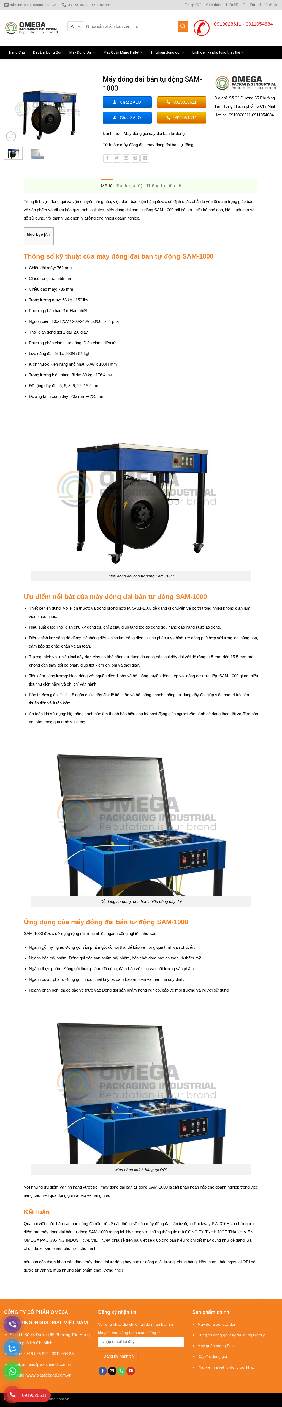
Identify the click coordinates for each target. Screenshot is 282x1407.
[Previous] (11, 109)
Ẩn (47, 234)
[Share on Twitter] (117, 158)
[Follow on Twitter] (270, 5)
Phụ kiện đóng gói (165, 52)
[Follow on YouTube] (130, 1371)
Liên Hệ (232, 5)
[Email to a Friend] (126, 158)
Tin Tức (249, 5)
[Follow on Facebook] (260, 5)
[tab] (107, 186)
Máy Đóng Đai (80, 52)
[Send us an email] (275, 5)
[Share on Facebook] (107, 158)
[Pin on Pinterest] (135, 158)
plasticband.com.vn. (53, 1399)
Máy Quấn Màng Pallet (121, 52)
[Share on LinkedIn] (144, 158)
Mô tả (107, 185)
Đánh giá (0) (129, 185)
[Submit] (183, 26)
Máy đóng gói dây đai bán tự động (154, 133)
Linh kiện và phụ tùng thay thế (216, 52)
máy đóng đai (132, 144)
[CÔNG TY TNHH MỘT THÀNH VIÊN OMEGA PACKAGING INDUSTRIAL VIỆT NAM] (31, 28)
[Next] (88, 109)
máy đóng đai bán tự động (170, 144)
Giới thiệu (214, 5)
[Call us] (121, 1371)
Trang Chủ (193, 5)
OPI (246, 1261)
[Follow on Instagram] (265, 5)
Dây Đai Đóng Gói (47, 52)
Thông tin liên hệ (163, 185)
